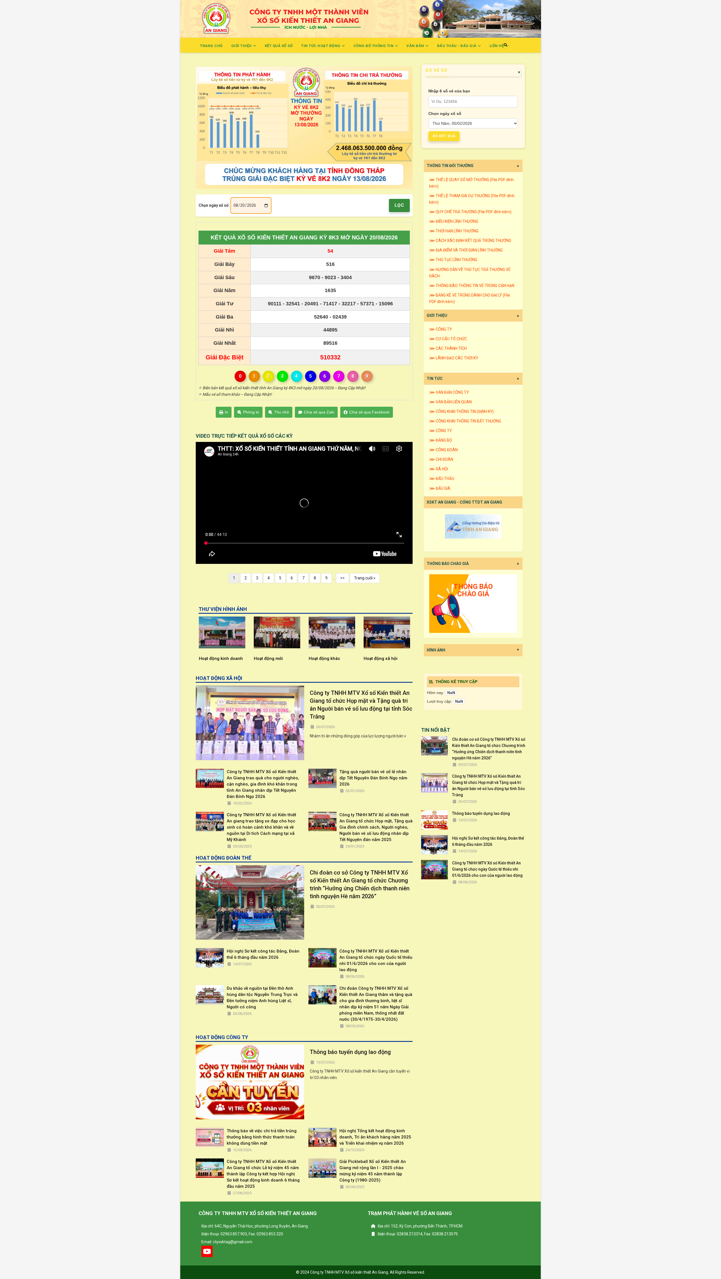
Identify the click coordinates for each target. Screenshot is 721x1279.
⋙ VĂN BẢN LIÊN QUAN (450, 402)
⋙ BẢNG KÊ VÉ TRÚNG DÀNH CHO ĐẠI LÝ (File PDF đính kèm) (469, 298)
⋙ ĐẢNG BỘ (440, 440)
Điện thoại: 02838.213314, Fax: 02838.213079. (418, 1234)
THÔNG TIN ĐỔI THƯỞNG (450, 165)
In (226, 412)
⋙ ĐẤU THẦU (441, 478)
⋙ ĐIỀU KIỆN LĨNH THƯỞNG (453, 221)
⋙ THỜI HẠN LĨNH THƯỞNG (454, 231)
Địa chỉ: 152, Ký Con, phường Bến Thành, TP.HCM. (420, 1226)
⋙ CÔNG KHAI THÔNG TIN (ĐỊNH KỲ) (461, 411)
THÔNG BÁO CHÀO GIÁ (448, 563)
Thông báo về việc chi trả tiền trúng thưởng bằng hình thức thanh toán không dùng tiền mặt (262, 1137)
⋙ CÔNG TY (440, 329)
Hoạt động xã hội (325, 658)
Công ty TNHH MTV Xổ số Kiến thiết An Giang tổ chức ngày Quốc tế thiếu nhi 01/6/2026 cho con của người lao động (375, 960)
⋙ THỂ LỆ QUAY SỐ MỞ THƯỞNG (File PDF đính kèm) (471, 182)
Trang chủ (211, 46)
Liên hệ (497, 46)
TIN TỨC (435, 378)
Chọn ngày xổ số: (214, 205)
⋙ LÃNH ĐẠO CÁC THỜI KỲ (453, 358)
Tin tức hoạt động (321, 46)
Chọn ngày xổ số (444, 113)
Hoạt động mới (213, 658)
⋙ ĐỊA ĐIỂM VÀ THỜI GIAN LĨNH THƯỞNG (466, 250)
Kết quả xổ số (279, 46)
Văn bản (415, 46)
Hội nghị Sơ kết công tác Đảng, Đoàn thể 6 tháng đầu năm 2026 (263, 954)
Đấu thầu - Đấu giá (457, 46)
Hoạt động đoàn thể (382, 658)
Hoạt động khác (269, 658)
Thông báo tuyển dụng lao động (350, 1052)
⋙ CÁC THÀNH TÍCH (448, 348)
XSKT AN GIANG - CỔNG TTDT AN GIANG (464, 502)
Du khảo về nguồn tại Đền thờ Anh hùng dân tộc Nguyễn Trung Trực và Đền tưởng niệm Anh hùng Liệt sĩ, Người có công (262, 997)
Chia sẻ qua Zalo (319, 412)
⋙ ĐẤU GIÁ (439, 488)
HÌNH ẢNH (436, 650)
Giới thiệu (242, 46)
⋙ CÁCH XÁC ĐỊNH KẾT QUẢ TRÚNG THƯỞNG (470, 240)
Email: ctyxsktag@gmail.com (226, 1242)
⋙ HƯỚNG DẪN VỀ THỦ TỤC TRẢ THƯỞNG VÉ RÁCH (470, 272)
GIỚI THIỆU (437, 315)
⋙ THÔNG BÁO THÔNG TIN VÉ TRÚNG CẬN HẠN (471, 285)
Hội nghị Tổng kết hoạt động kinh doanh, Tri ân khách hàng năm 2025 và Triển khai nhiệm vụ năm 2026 (375, 1137)
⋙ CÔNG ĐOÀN (443, 450)
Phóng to (251, 412)
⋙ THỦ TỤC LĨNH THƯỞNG (453, 259)
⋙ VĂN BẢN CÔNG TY (449, 392)
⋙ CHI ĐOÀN (441, 459)
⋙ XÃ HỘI (438, 469)
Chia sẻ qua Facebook (369, 412)
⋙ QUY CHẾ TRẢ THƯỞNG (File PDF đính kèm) (470, 212)
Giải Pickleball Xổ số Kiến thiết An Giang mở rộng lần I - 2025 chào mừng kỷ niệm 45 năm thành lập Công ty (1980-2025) (372, 1171)
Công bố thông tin (374, 46)
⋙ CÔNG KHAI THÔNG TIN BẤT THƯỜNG (465, 421)
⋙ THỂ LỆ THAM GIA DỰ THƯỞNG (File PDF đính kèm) (472, 198)
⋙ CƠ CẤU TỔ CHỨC (448, 339)
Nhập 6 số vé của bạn (449, 91)
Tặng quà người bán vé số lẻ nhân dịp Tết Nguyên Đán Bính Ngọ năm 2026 (373, 778)
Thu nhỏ (281, 412)
